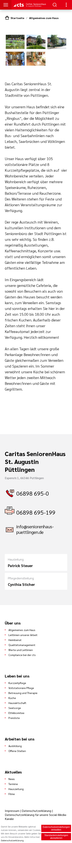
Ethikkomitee (16, 713)
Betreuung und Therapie (22, 693)
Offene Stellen (17, 751)
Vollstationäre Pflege (21, 688)
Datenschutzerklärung (36, 811)
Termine (13, 784)
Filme (11, 794)
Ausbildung (15, 746)
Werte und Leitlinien (20, 650)
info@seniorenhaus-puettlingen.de (35, 529)
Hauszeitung (16, 789)
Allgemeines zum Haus (44, 18)
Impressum (12, 811)
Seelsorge (14, 708)
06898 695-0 (32, 493)
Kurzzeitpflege (17, 683)
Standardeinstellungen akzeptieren (56, 836)
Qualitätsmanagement (21, 645)
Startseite (17, 18)
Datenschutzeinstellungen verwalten (56, 828)
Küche (12, 698)
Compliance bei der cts (22, 655)
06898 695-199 (35, 512)
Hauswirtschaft (17, 703)
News (11, 779)
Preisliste (14, 718)
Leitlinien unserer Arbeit (22, 635)
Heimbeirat (15, 640)
